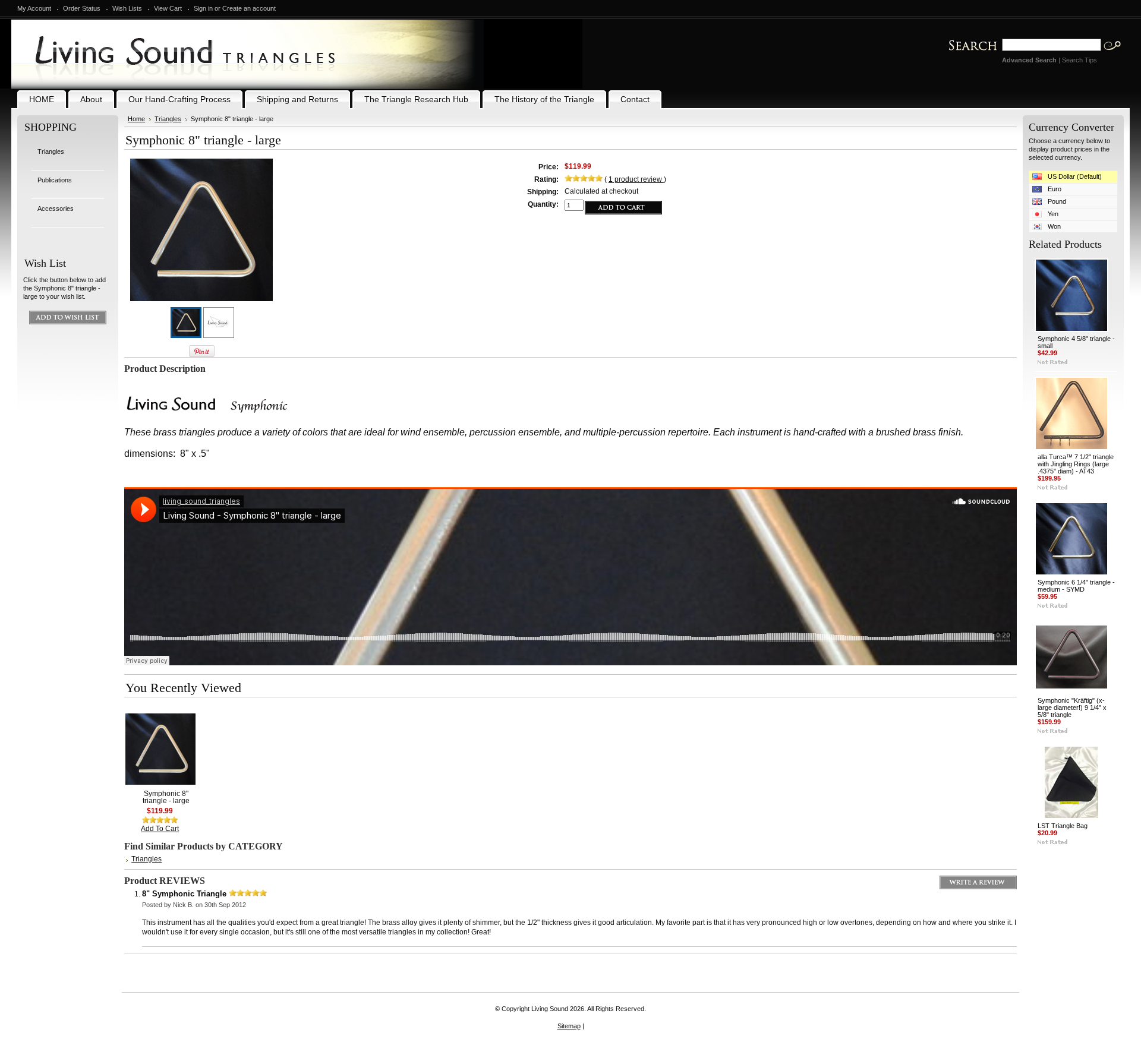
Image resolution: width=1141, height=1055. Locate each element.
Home (136, 118)
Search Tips (1079, 60)
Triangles (50, 151)
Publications (54, 180)
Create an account (249, 8)
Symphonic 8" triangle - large (166, 797)
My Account (34, 8)
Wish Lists (127, 8)
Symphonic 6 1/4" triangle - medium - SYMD (1076, 586)
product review (636, 179)
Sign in (203, 8)
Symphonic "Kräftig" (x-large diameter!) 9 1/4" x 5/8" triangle (1072, 707)
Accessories (55, 208)
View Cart (168, 8)
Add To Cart (160, 828)
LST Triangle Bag (1063, 825)
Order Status (81, 8)
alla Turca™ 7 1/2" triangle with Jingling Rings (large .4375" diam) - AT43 (1076, 464)
